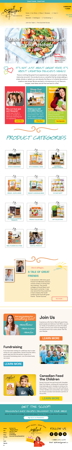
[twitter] (60, 434)
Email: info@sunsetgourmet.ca (58, 443)
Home (5, 428)
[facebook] (51, 434)
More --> (57, 61)
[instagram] (56, 434)
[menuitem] (28, 13)
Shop (5, 434)
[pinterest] (65, 434)
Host (5, 441)
